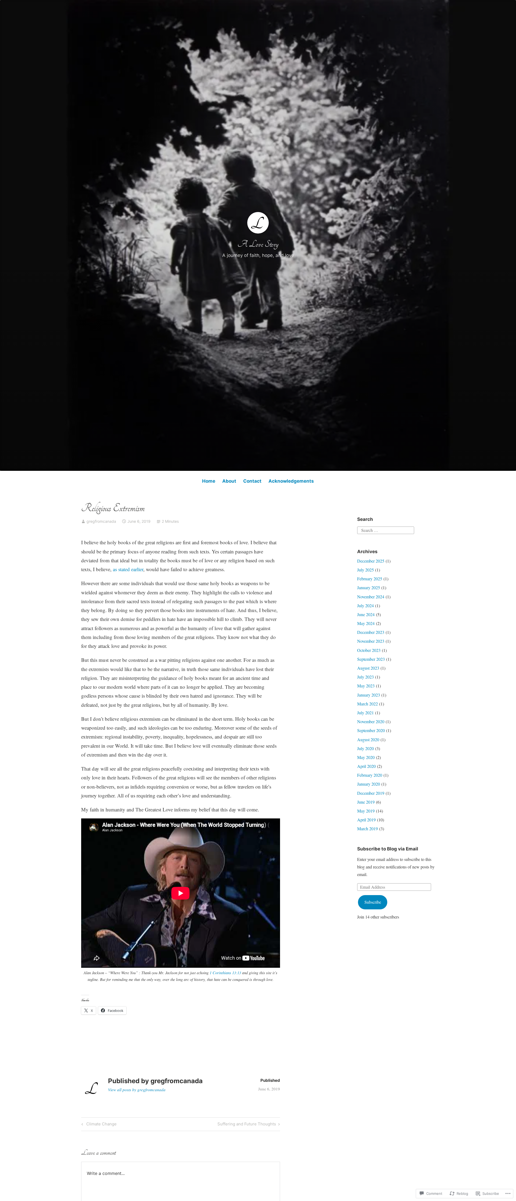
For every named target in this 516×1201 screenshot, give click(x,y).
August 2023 (368, 668)
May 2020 (366, 757)
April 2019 (366, 819)
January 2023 (368, 695)
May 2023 (366, 685)
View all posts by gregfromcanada (137, 1089)
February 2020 (369, 775)
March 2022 (367, 704)
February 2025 (369, 578)
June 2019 (366, 802)
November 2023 (370, 641)
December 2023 (370, 632)
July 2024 (365, 605)
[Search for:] (385, 529)
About (229, 481)
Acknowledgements (291, 481)
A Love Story (258, 244)
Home (208, 481)
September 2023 (371, 659)
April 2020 (366, 766)
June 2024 (366, 614)
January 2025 (368, 587)
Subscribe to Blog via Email (387, 849)
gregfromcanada (101, 521)
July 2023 (365, 677)
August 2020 (368, 739)
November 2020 (370, 721)
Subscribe (372, 902)
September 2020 (371, 730)
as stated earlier (127, 569)
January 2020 (368, 784)
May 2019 (366, 811)
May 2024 (366, 623)
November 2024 (370, 596)
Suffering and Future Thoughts (246, 1125)
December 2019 (370, 793)
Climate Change (98, 1125)
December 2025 (370, 561)
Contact (252, 481)
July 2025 (365, 570)
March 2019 (367, 828)
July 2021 (365, 712)
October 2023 (369, 650)
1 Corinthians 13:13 (225, 972)
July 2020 (365, 748)
